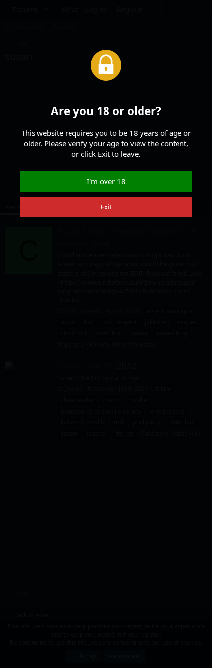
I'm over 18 (106, 181)
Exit (106, 206)
